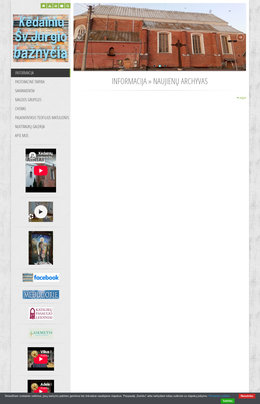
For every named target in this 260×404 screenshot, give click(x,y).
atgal (243, 98)
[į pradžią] (40, 38)
